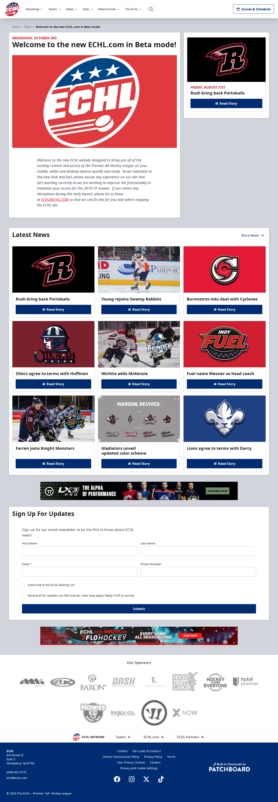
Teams (52, 9)
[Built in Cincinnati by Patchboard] (229, 767)
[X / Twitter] (146, 779)
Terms (171, 757)
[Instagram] (131, 779)
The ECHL (131, 9)
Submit (139, 609)
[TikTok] (161, 779)
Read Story (228, 103)
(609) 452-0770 (16, 772)
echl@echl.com (17, 778)
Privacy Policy (153, 757)
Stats (86, 9)
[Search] (151, 9)
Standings (32, 9)
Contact (122, 751)
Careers (155, 762)
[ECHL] (12, 9)
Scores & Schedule (255, 9)
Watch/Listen (107, 9)
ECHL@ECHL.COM (55, 199)
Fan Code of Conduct (146, 751)
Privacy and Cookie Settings (139, 768)
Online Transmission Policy (121, 757)
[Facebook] (117, 779)
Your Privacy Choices (131, 762)
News (70, 9)
